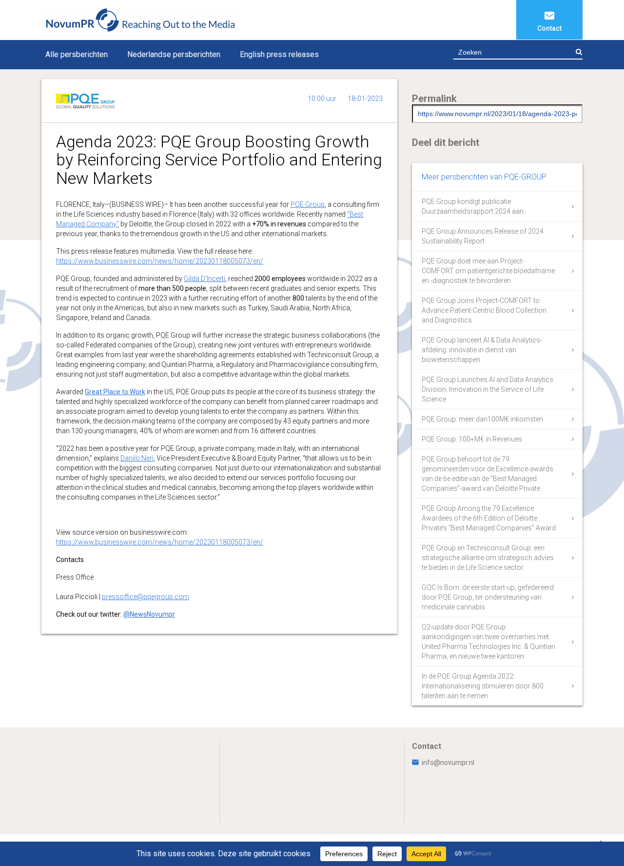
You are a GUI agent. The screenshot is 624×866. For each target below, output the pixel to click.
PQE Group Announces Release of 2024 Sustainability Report (483, 236)
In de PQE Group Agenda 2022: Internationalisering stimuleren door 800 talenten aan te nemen (483, 686)
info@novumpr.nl (448, 762)
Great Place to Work (115, 392)
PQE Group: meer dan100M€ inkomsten (482, 419)
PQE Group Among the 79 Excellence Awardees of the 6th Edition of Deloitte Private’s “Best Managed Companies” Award (489, 518)
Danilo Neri (137, 458)
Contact (549, 28)
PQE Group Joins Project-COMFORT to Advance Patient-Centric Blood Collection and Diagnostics (484, 310)
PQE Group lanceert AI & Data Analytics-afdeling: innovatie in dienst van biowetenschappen (482, 349)
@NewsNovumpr (149, 614)
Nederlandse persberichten (173, 54)
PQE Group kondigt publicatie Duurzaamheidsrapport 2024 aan (473, 206)
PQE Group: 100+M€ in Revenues (472, 439)
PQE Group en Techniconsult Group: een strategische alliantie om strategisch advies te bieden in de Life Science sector (488, 557)
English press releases (279, 54)
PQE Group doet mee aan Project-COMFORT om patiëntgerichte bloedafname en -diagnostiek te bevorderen (488, 270)
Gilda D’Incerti (204, 278)
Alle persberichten (76, 54)
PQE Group (308, 204)
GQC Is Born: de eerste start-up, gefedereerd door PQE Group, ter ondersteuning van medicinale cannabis (488, 597)
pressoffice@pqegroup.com (145, 597)
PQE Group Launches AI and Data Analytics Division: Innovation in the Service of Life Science (487, 389)
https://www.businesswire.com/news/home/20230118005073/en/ (159, 261)
